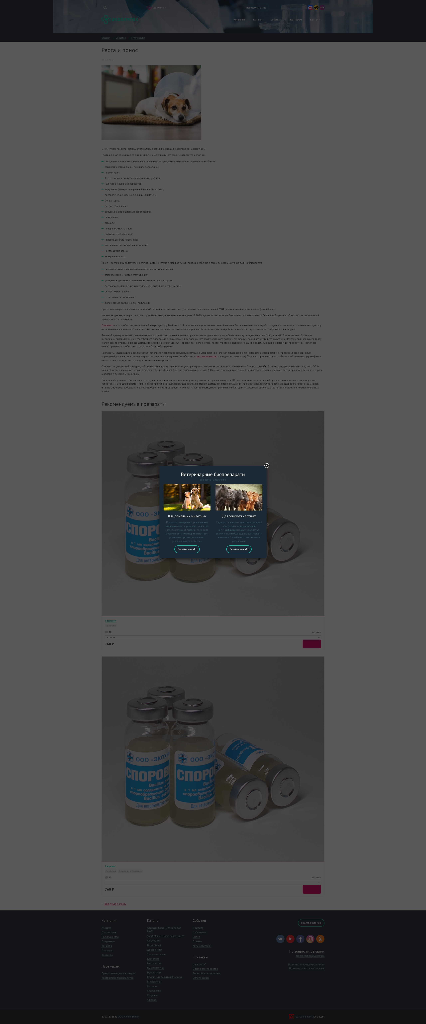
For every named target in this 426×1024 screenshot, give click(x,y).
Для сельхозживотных (239, 516)
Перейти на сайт (187, 549)
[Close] (267, 466)
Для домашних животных (187, 516)
